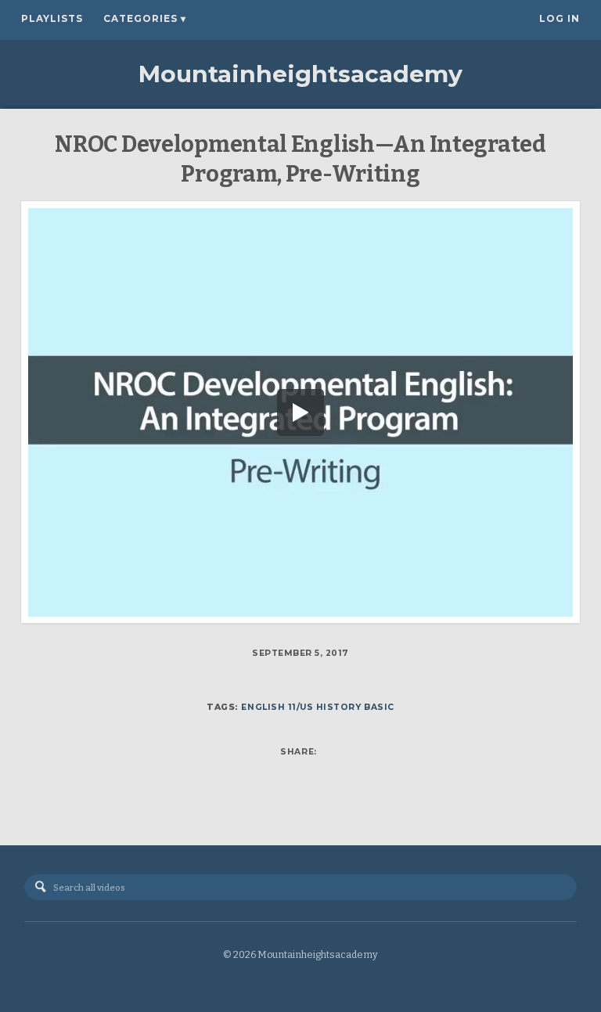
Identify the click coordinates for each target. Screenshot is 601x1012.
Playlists (52, 18)
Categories (144, 18)
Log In (559, 18)
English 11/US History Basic (317, 707)
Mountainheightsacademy (300, 73)
